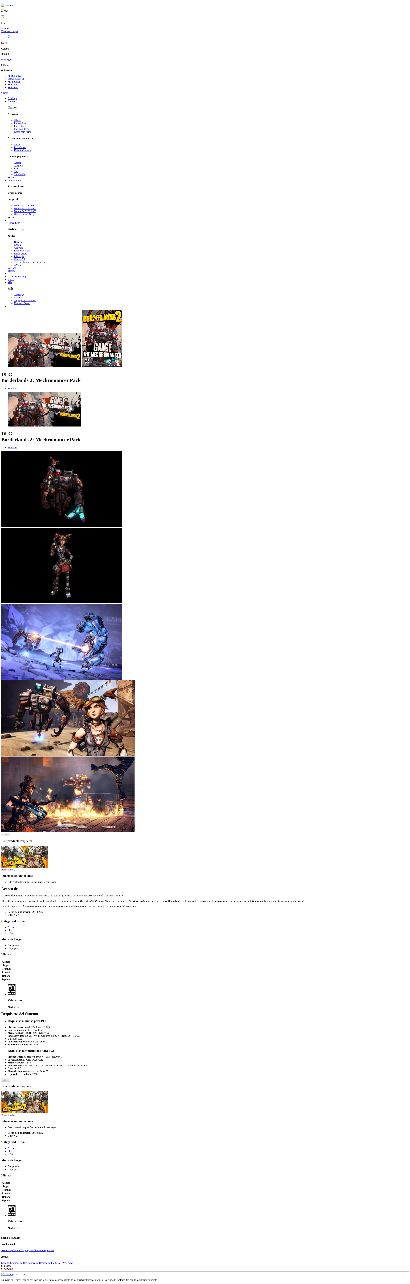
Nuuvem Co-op (22, 303)
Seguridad (48, 1250)
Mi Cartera (13, 84)
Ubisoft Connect (22, 150)
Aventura (18, 165)
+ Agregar (6, 59)
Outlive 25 (19, 259)
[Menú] (2, 3)
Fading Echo (20, 253)
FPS (10, 930)
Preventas (19, 126)
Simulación (19, 174)
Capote (17, 244)
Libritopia (19, 256)
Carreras (18, 297)
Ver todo (12, 177)
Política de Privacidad (62, 1263)
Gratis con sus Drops (24, 214)
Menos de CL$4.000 (24, 205)
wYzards (18, 265)
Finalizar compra (9, 31)
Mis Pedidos (14, 81)
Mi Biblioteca (14, 76)
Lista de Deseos (16, 78)
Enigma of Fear (22, 250)
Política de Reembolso (39, 1263)
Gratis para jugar (22, 131)
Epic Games (20, 147)
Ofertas (17, 120)
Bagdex (18, 242)
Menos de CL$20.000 (25, 211)
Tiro (16, 171)
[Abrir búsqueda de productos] (2, 15)
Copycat (18, 247)
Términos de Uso (18, 1263)
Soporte (5, 1263)
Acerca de (19, 294)
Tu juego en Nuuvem (25, 300)
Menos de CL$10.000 (25, 208)
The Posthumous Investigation (29, 262)
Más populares (21, 129)
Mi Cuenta (13, 87)
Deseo (5, 834)
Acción (17, 162)
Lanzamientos (21, 123)
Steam (17, 144)
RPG (16, 168)
